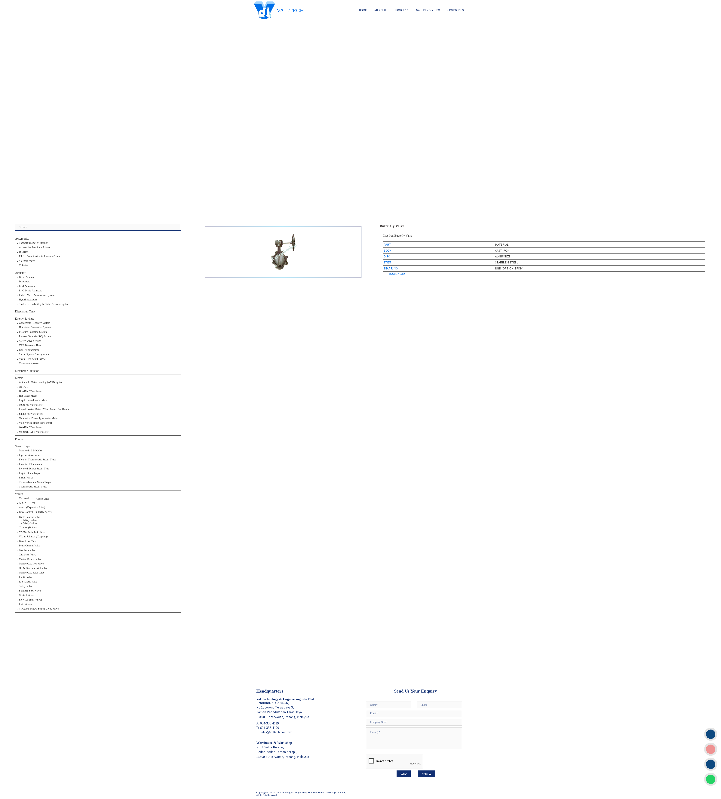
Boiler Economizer (29, 350)
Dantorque (24, 281)
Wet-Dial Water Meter (30, 427)
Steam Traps (22, 446)
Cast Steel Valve (27, 554)
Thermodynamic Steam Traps (35, 482)
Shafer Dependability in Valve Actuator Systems (44, 304)
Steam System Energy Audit (34, 354)
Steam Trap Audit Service (33, 359)
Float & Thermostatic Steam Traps (37, 459)
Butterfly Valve (397, 273)
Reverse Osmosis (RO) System (35, 336)
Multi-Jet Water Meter (30, 405)
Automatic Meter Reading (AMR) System (41, 382)
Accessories (22, 238)
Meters (19, 378)
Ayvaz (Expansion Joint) (32, 507)
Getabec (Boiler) (28, 527)
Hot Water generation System (35, 327)
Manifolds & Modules (30, 450)
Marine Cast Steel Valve (31, 572)
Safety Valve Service (30, 341)
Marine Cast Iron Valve (31, 563)
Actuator (20, 272)
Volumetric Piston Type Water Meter (38, 418)
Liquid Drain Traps (29, 473)
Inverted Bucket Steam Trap (34, 468)
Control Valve (26, 595)
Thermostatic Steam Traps (33, 486)
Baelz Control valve (29, 517)
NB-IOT (23, 387)
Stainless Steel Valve (30, 590)
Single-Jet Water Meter (31, 414)
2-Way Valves (30, 520)
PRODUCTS (402, 10)
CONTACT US (455, 10)
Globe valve (42, 498)
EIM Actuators (27, 286)
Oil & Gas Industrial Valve (33, 568)
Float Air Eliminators (30, 464)
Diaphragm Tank (25, 311)
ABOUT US (380, 10)
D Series (23, 252)
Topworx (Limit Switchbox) (34, 243)
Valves (19, 494)
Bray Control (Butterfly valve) (35, 512)
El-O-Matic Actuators (30, 290)
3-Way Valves (30, 523)
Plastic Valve (25, 577)
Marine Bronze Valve (30, 559)
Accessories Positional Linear (34, 247)
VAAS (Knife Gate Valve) (33, 532)
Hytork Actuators (28, 299)
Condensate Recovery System (34, 323)
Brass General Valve (29, 545)
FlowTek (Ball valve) (30, 599)
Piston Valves (26, 477)
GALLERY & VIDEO (428, 10)
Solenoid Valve (27, 261)
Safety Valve (25, 586)
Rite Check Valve (28, 581)
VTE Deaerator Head (30, 345)
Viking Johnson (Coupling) (33, 536)
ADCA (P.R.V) (27, 503)
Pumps (19, 439)
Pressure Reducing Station (33, 332)
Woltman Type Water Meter (33, 432)
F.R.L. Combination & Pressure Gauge (39, 256)
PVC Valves (25, 604)
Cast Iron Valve (27, 550)
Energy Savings (24, 318)
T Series (23, 265)
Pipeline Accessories (29, 455)
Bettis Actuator (27, 277)
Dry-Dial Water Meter (30, 391)
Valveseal (24, 498)
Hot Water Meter (28, 396)
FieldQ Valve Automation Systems (37, 295)
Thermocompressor (29, 363)
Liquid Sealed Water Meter (33, 400)
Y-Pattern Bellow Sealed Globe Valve (39, 608)
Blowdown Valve (28, 541)
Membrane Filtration (27, 370)
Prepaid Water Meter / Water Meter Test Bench (44, 409)
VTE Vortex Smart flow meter (35, 423)
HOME (363, 10)
